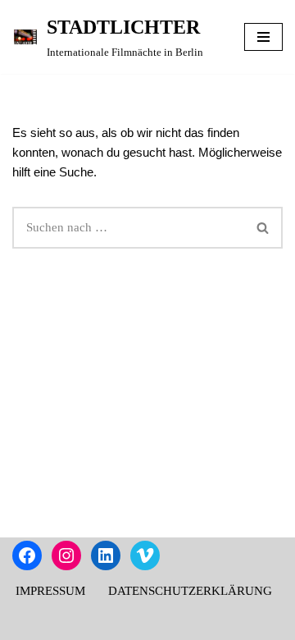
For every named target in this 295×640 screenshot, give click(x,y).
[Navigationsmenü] (263, 37)
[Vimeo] (145, 555)
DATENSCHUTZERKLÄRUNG (190, 590)
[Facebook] (27, 555)
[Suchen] (263, 228)
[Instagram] (66, 555)
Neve (76, 623)
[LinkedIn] (105, 555)
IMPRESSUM (50, 590)
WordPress (206, 623)
